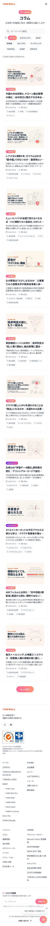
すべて (12, 38)
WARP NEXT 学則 (34, 851)
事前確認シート (36, 361)
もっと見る (25, 689)
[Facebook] (11, 725)
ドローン (11, 115)
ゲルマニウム (13, 178)
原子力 (30, 298)
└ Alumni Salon (9, 807)
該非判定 (23, 361)
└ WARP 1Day (9, 789)
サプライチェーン (28, 610)
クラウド (39, 423)
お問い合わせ (32, 785)
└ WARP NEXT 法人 (11, 793)
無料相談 (30, 790)
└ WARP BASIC (9, 798)
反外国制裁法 (33, 111)
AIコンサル (21, 43)
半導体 (11, 614)
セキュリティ (31, 863)
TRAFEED (11, 49)
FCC (41, 236)
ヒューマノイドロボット (27, 236)
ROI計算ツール (8, 866)
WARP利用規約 (33, 846)
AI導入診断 (7, 862)
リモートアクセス (25, 423)
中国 (21, 111)
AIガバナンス (13, 485)
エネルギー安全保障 (15, 298)
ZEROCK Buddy (9, 820)
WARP (22, 49)
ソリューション (8, 857)
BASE (38, 38)
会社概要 (30, 767)
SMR (38, 298)
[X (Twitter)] (5, 725)
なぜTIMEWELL (33, 776)
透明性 (11, 489)
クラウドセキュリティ (15, 552)
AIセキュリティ (25, 38)
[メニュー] (46, 4)
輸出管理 (12, 111)
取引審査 (12, 365)
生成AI (35, 485)
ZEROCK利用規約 (34, 872)
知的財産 (25, 485)
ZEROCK (33, 49)
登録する (41, 901)
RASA (11, 427)
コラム (5, 834)
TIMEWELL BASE (10, 779)
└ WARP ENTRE (10, 802)
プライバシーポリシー (35, 834)
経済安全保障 (13, 174)
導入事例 (6, 843)
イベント (6, 853)
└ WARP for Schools (11, 811)
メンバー (30, 772)
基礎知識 (6, 839)
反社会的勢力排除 (34, 868)
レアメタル (26, 174)
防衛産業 (23, 676)
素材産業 (22, 614)
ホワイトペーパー (9, 848)
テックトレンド (36, 43)
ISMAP (29, 552)
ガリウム (38, 174)
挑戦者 (9, 43)
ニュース (30, 781)
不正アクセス (27, 548)
